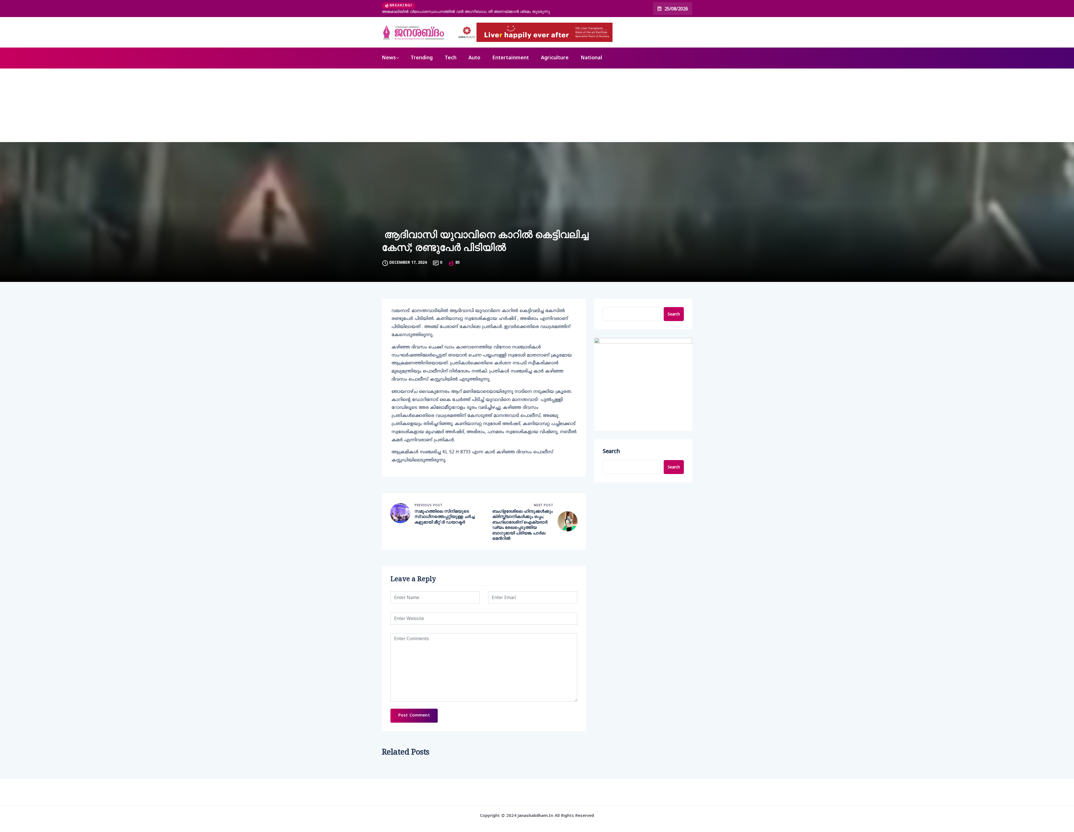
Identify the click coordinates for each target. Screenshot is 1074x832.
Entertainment (510, 58)
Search (674, 314)
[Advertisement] (537, 110)
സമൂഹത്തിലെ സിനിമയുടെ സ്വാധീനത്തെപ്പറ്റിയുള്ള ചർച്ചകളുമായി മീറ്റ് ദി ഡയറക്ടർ (444, 516)
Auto (474, 58)
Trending (422, 58)
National (591, 58)
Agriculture (555, 58)
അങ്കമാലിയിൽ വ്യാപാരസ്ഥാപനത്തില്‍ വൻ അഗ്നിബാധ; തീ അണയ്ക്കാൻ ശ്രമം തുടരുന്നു (466, 11)
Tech (450, 58)
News (389, 58)
